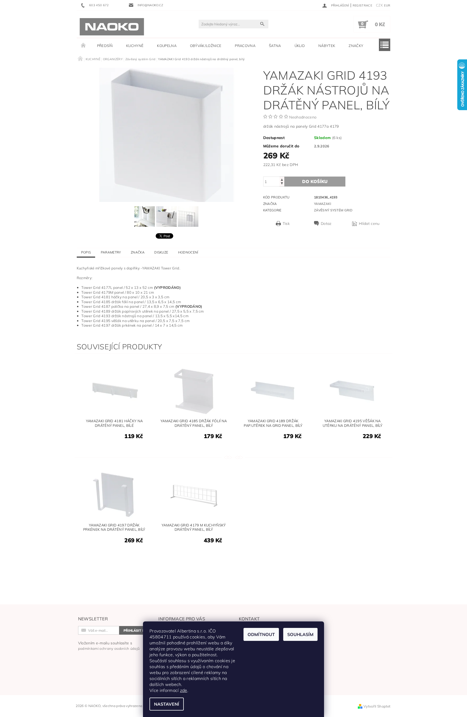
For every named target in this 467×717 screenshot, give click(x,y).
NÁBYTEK (326, 45)
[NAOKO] (111, 27)
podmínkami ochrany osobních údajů (109, 648)
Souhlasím (300, 634)
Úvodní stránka (83, 46)
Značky (356, 45)
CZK (379, 5)
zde (183, 690)
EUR (387, 5)
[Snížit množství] (281, 184)
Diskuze (161, 252)
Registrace (362, 5)
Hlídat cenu (369, 223)
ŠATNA (275, 45)
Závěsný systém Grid (333, 210)
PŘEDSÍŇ (105, 45)
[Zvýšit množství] (281, 179)
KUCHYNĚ (135, 45)
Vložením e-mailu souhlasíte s (109, 646)
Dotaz (326, 223)
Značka (138, 252)
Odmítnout (261, 634)
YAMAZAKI (322, 204)
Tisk (286, 223)
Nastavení (166, 704)
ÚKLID (300, 45)
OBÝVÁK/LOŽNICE (205, 45)
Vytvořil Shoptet (376, 706)
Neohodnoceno (302, 117)
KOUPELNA (166, 45)
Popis (86, 252)
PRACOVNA (245, 45)
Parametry (111, 252)
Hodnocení (188, 252)
